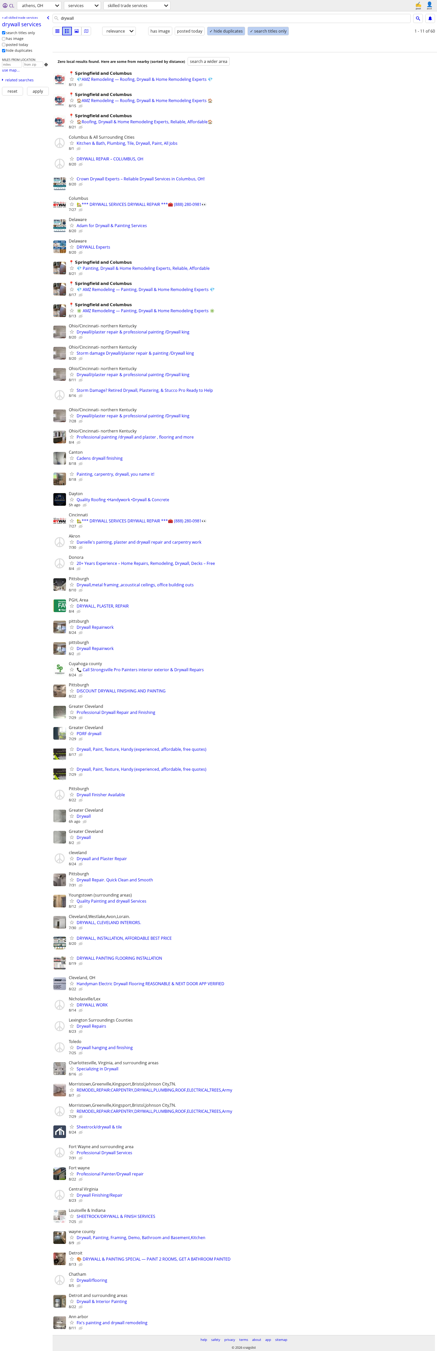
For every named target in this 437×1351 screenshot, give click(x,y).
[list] (57, 31)
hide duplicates (19, 50)
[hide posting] (81, 85)
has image (15, 38)
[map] (86, 31)
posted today (17, 44)
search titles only (20, 32)
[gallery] (76, 31)
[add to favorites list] (72, 79)
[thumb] (67, 31)
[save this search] (430, 18)
